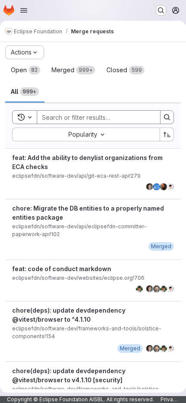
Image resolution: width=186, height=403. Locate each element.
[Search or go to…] (161, 10)
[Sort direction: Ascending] (167, 134)
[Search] (167, 117)
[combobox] (86, 134)
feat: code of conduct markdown (61, 268)
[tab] (25, 70)
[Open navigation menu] (24, 10)
